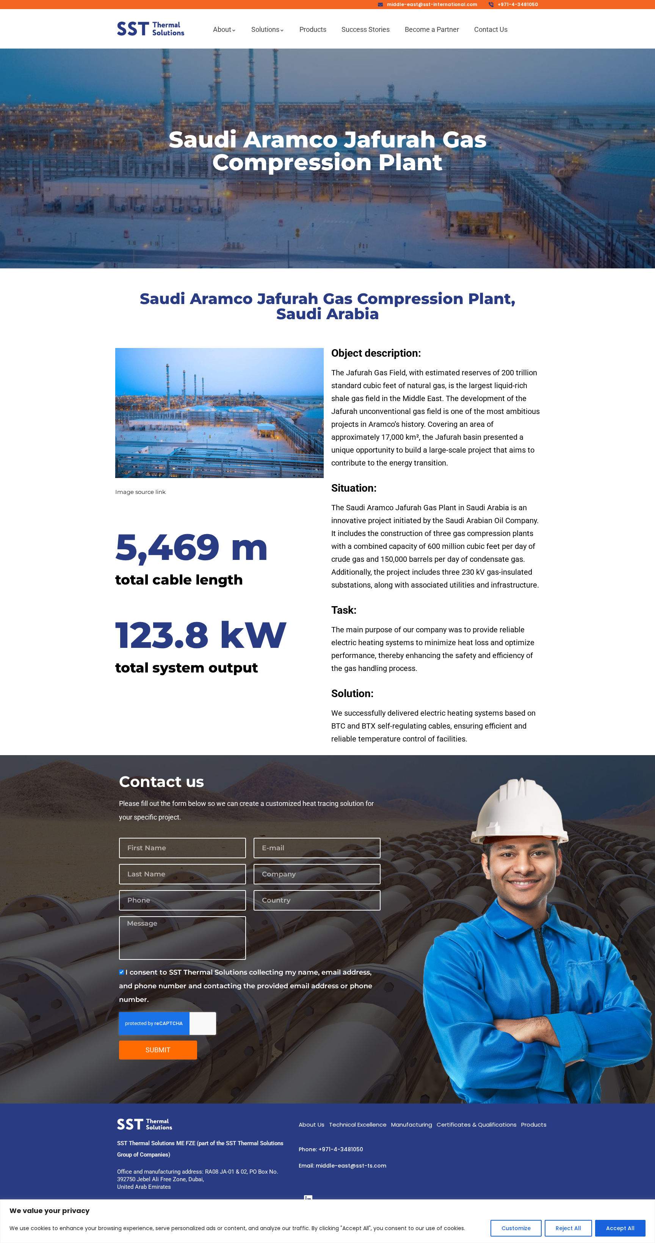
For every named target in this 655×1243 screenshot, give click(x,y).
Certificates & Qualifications (477, 1125)
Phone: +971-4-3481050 (331, 1149)
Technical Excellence (358, 1125)
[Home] (150, 29)
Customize (516, 1228)
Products (534, 1125)
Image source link (140, 491)
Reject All (568, 1228)
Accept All (620, 1228)
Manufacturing (411, 1125)
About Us (311, 1125)
